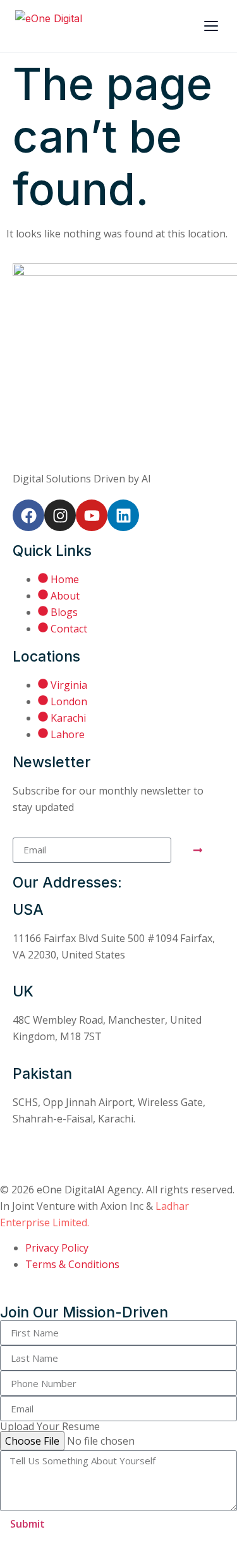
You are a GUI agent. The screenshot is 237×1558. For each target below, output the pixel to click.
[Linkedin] (123, 515)
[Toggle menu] (211, 26)
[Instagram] (60, 515)
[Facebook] (28, 515)
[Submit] (197, 850)
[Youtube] (91, 515)
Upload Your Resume (50, 1426)
